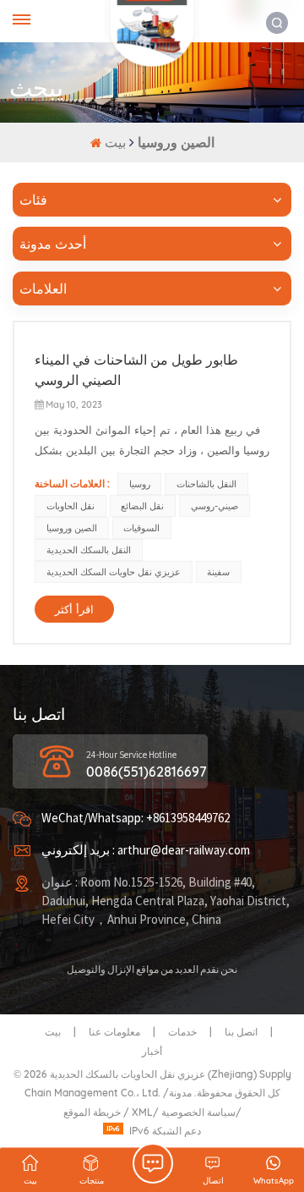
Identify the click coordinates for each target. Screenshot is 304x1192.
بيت (117, 142)
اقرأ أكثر (74, 609)
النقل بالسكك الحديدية (88, 550)
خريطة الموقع (93, 1112)
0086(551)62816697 (146, 771)
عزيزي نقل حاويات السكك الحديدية (113, 572)
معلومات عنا (114, 1031)
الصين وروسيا (71, 528)
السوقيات (141, 528)
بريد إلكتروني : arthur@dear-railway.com (145, 851)
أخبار (152, 1051)
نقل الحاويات (70, 506)
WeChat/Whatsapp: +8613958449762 (135, 818)
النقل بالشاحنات (206, 484)
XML (142, 1112)
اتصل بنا (241, 1031)
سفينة (218, 572)
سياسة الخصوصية (198, 1112)
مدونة (180, 1092)
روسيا (139, 484)
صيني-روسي (214, 506)
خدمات (182, 1031)
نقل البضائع (142, 506)
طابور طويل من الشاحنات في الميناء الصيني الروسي (136, 369)
